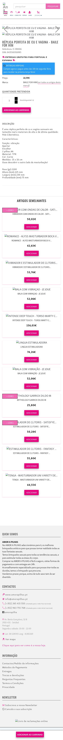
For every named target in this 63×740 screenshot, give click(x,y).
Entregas (7, 671)
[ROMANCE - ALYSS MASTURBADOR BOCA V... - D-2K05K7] (31, 236)
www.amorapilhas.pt (16, 594)
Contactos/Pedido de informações (20, 663)
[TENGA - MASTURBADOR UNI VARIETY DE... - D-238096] (31, 475)
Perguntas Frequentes (13, 679)
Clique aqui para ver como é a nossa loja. (24, 645)
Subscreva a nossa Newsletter (21, 705)
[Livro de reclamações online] (31, 720)
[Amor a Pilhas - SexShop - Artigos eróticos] (5, 5)
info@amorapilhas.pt (16, 599)
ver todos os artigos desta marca (42, 83)
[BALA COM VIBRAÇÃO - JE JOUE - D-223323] (31, 368)
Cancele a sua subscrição (18, 709)
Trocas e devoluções (13, 675)
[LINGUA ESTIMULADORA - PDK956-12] (31, 342)
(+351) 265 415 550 (28, 603)
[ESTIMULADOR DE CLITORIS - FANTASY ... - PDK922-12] (31, 448)
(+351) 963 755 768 (29, 607)
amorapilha (10, 612)
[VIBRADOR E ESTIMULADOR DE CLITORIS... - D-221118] (31, 262)
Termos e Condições (13, 683)
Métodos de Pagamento (14, 667)
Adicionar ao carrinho (16, 110)
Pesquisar (53, 6)
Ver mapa (10, 639)
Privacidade (8, 687)
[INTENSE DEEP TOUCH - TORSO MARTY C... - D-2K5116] (31, 315)
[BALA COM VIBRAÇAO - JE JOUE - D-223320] (31, 289)
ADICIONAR (31, 226)
